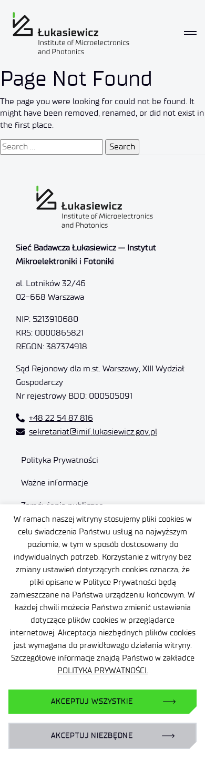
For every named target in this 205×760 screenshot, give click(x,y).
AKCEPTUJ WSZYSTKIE (91, 701)
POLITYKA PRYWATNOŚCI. (102, 670)
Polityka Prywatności (59, 460)
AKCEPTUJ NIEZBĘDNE (92, 735)
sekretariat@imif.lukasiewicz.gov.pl (93, 432)
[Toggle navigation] (190, 33)
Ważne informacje (54, 483)
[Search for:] (51, 146)
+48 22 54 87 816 (61, 418)
